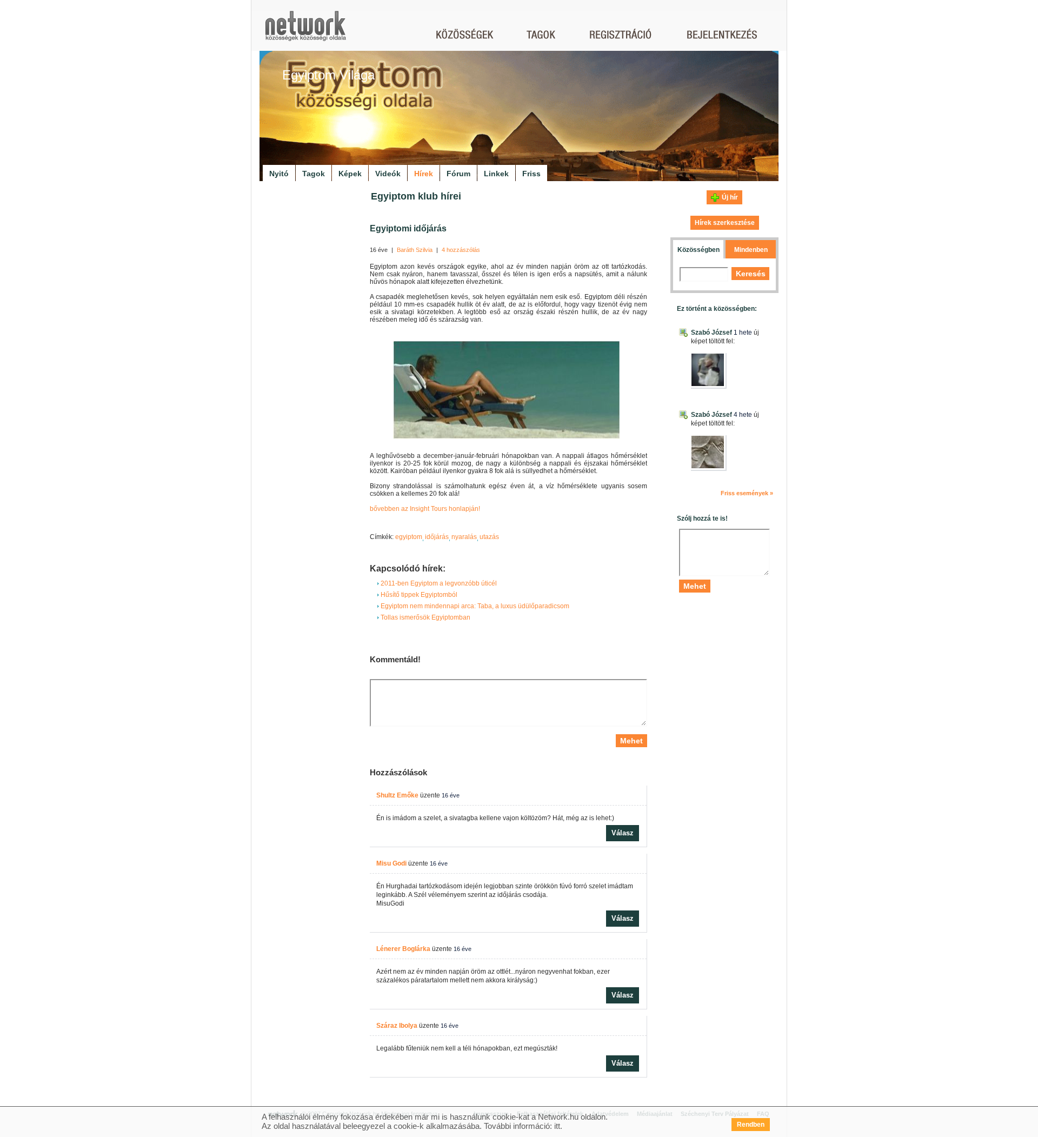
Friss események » (747, 493)
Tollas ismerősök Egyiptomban (424, 617)
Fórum (458, 173)
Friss (531, 173)
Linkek (496, 173)
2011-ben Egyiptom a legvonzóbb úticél (438, 583)
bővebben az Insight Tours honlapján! (425, 509)
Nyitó (279, 173)
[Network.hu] (305, 31)
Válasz (622, 833)
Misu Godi (391, 863)
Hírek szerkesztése (725, 223)
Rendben (750, 1124)
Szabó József (711, 332)
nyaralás (464, 537)
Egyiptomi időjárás (408, 228)
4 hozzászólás (461, 250)
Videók (388, 173)
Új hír (730, 197)
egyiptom (408, 537)
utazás (489, 537)
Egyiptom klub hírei (416, 196)
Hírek (423, 173)
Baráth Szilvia (414, 250)
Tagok (313, 173)
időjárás (437, 537)
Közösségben (698, 250)
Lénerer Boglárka (403, 949)
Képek (350, 173)
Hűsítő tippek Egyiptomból (418, 595)
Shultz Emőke (397, 795)
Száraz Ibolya (396, 1025)
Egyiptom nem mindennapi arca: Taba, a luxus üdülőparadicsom (474, 606)
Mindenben (751, 250)
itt (557, 1126)
